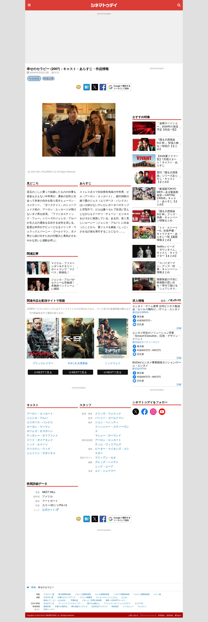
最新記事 (47, 606)
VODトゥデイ (49, 609)
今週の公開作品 (61, 606)
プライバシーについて (148, 615)
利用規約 (161, 615)
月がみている (49, 603)
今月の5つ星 (48, 597)
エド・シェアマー (105, 471)
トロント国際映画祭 (83, 594)
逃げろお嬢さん (93, 603)
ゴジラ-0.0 (139, 603)
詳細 (179, 327)
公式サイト (49, 509)
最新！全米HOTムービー (116, 600)
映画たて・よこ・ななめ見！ (55, 600)
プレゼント (142, 606)
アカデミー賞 (49, 594)
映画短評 (115, 606)
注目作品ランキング (99, 606)
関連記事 (48, 78)
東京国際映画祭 (64, 594)
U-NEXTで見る (43, 372)
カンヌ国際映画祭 (102, 594)
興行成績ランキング (79, 606)
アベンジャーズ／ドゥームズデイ (117, 603)
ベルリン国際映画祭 (142, 594)
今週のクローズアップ (66, 597)
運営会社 (178, 615)
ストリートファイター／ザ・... (70, 603)
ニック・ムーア (104, 466)
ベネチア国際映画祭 (121, 594)
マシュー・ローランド (108, 435)
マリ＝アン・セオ (105, 457)
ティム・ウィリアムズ (108, 444)
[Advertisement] (104, 39)
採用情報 (169, 615)
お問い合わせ (133, 615)
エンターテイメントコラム (106, 597)
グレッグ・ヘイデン (106, 462)
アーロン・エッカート (108, 440)
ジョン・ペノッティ (106, 422)
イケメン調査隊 (85, 597)
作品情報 (34, 78)
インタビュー (128, 606)
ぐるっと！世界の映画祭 (92, 600)
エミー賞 (157, 594)
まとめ (124, 597)
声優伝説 (74, 600)
